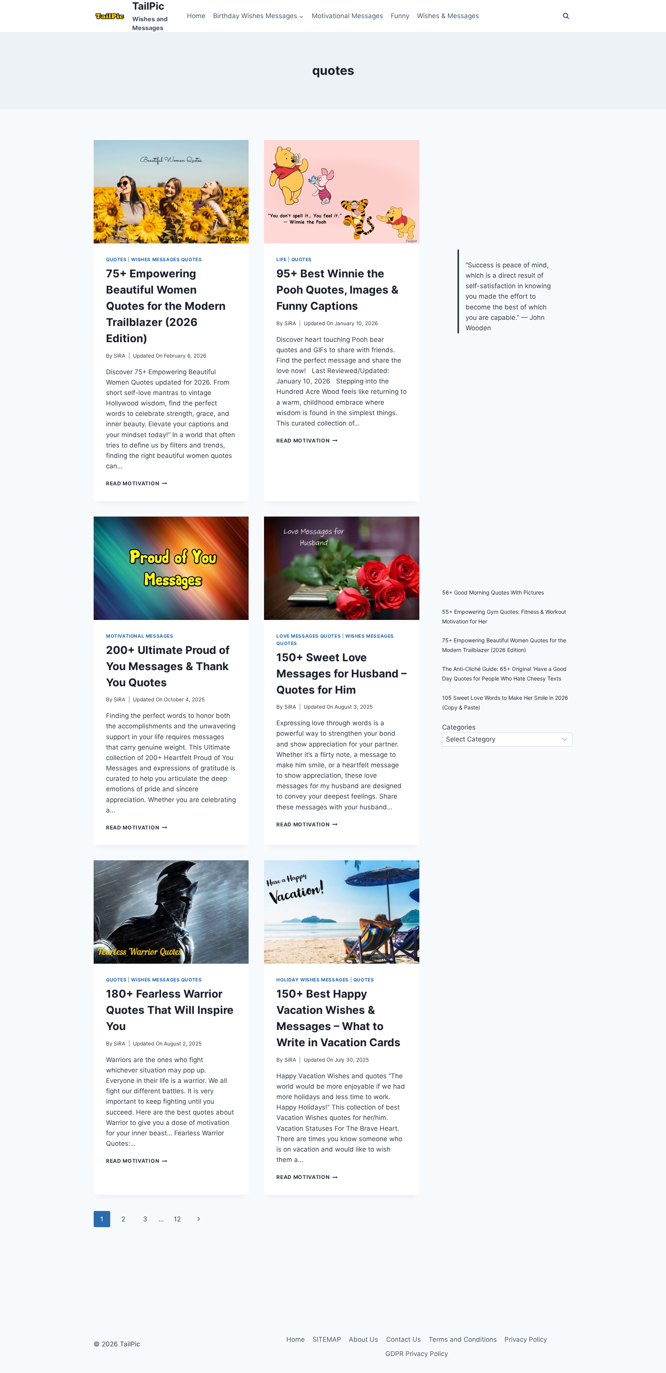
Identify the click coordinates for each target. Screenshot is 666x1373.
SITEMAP (327, 1339)
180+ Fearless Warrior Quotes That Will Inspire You (170, 1010)
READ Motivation (136, 483)
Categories (459, 727)
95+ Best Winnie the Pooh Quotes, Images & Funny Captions (337, 289)
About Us (363, 1339)
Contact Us (403, 1339)
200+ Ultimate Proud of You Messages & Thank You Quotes (168, 666)
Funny (400, 16)
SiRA (119, 356)
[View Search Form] (565, 15)
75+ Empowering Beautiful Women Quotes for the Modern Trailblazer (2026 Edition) (165, 306)
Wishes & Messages (448, 16)
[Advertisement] (500, 188)
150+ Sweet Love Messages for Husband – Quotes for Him (341, 673)
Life (281, 259)
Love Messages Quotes (308, 636)
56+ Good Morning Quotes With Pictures (493, 592)
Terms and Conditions (463, 1339)
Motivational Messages (347, 16)
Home (196, 16)
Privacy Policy (526, 1339)
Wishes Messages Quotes (166, 259)
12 (177, 1219)
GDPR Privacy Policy (416, 1354)
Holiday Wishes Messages (312, 980)
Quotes (116, 259)
